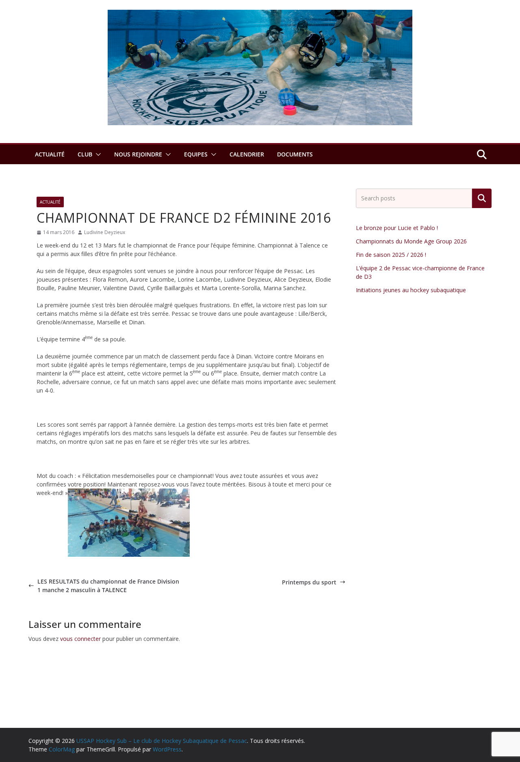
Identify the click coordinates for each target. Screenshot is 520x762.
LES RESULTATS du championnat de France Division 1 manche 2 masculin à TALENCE (108, 585)
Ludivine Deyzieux (104, 232)
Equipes (196, 154)
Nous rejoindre (138, 154)
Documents (295, 154)
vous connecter (80, 639)
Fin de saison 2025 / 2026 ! (391, 254)
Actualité (50, 154)
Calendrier (247, 154)
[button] (96, 154)
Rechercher (482, 198)
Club (85, 154)
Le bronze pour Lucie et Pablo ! (397, 228)
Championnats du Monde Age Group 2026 (411, 241)
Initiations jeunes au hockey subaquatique (411, 290)
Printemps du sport (309, 582)
